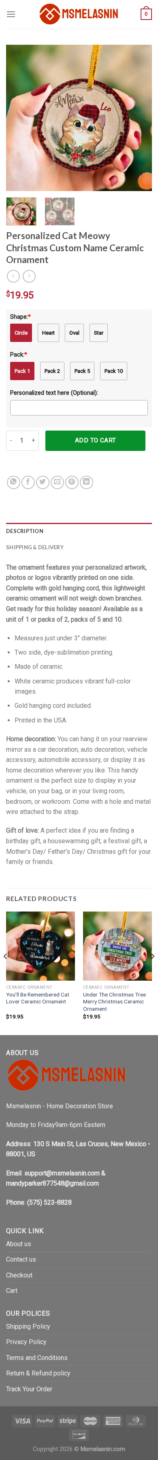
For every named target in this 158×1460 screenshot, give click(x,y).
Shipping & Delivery (35, 547)
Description (24, 531)
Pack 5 (82, 371)
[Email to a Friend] (57, 482)
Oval (74, 333)
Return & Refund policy (38, 1373)
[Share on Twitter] (42, 482)
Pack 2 (52, 371)
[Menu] (11, 14)
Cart (11, 1291)
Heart (48, 333)
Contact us (21, 1259)
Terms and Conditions (37, 1358)
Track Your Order (29, 1389)
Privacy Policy (26, 1342)
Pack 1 (22, 371)
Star (98, 333)
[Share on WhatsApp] (13, 482)
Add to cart (95, 440)
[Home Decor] (79, 14)
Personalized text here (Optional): (54, 392)
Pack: (18, 354)
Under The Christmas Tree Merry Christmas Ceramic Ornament (114, 1001)
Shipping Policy (28, 1326)
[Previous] (19, 118)
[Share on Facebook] (28, 482)
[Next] (139, 118)
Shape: (20, 316)
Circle (21, 333)
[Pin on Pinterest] (72, 482)
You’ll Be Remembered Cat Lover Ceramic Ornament (37, 998)
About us (18, 1244)
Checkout (19, 1275)
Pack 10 (114, 371)
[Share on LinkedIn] (86, 482)
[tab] (79, 531)
